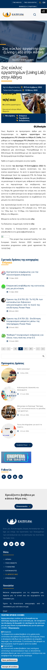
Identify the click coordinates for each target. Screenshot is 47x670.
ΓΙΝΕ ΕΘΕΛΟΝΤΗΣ (30, 2)
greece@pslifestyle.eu (26, 232)
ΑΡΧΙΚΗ (8, 559)
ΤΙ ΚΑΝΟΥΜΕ (10, 567)
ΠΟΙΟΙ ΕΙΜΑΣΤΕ (11, 563)
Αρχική (15, 60)
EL (40, 2)
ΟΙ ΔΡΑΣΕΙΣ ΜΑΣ (27, 60)
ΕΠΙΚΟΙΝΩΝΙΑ (10, 578)
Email (5, 611)
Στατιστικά (7, 646)
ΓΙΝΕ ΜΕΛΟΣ (17, 2)
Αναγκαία (7, 632)
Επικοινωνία (22, 506)
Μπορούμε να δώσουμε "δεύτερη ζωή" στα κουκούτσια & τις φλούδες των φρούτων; (31, 408)
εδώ (33, 219)
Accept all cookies (9, 667)
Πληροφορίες (13, 628)
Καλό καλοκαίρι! (23, 369)
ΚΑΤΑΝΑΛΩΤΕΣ (11, 571)
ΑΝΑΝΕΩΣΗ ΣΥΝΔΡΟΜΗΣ (28, 6)
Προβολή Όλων (22, 445)
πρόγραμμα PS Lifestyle (23, 141)
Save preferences (9, 660)
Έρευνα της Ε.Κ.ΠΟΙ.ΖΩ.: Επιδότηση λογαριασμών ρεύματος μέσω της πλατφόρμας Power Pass (24, 321)
